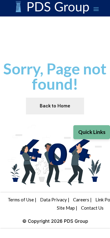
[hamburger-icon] (96, 9)
